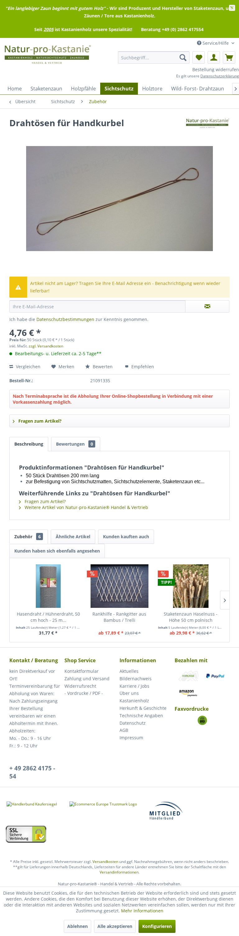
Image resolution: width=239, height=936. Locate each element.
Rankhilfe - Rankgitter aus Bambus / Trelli (119, 617)
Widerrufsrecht (80, 686)
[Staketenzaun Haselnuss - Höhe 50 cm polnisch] (190, 586)
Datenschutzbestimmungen (65, 319)
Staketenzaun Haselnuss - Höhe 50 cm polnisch (191, 617)
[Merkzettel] (198, 57)
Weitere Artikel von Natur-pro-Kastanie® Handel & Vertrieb (85, 507)
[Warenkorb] (229, 57)
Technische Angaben (141, 715)
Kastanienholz (134, 701)
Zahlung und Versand (87, 678)
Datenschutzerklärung (219, 76)
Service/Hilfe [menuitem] (215, 43)
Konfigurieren (157, 926)
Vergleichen (27, 366)
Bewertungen (74, 444)
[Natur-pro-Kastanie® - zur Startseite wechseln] (48, 57)
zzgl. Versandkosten (46, 346)
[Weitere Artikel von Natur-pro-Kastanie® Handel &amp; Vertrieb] (207, 129)
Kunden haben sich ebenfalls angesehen (57, 551)
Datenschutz (133, 723)
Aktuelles (129, 671)
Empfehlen (142, 366)
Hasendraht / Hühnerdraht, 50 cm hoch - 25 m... (48, 617)
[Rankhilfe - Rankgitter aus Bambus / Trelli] (119, 586)
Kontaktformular (81, 671)
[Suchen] (183, 57)
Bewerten (102, 366)
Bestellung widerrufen (215, 69)
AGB (124, 730)
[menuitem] (154, 57)
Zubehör (27, 536)
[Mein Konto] (214, 57)
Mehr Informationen (142, 911)
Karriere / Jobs (134, 686)
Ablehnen (77, 926)
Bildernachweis (136, 678)
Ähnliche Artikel (73, 536)
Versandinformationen (119, 872)
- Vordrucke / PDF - (83, 693)
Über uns (129, 693)
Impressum (131, 738)
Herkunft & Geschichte (143, 708)
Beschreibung (28, 444)
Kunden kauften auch (126, 536)
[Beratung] (202, 720)
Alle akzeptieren (114, 926)
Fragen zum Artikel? (39, 421)
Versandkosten (105, 861)
